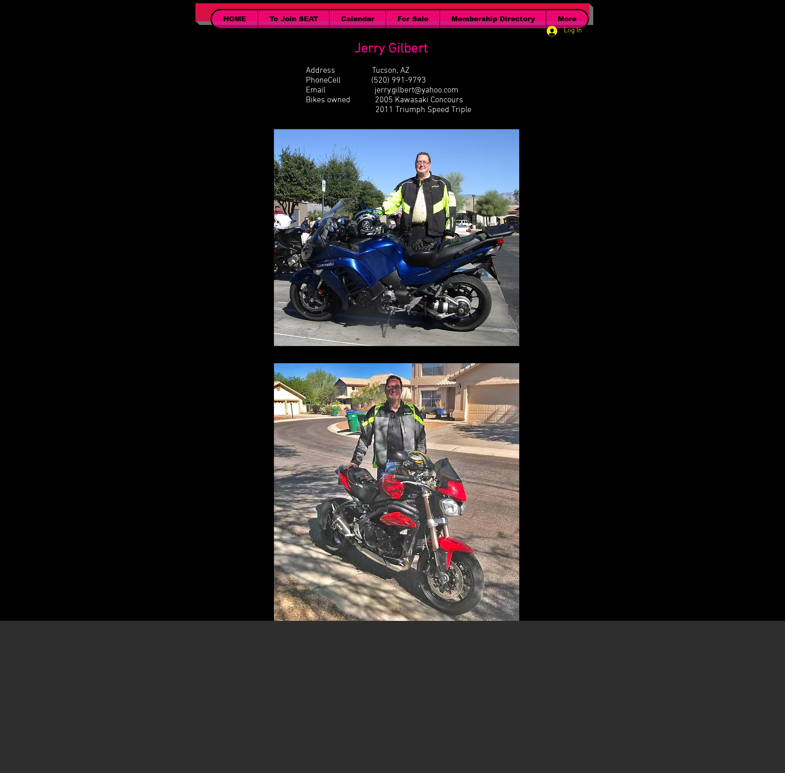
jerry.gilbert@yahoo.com (416, 90)
